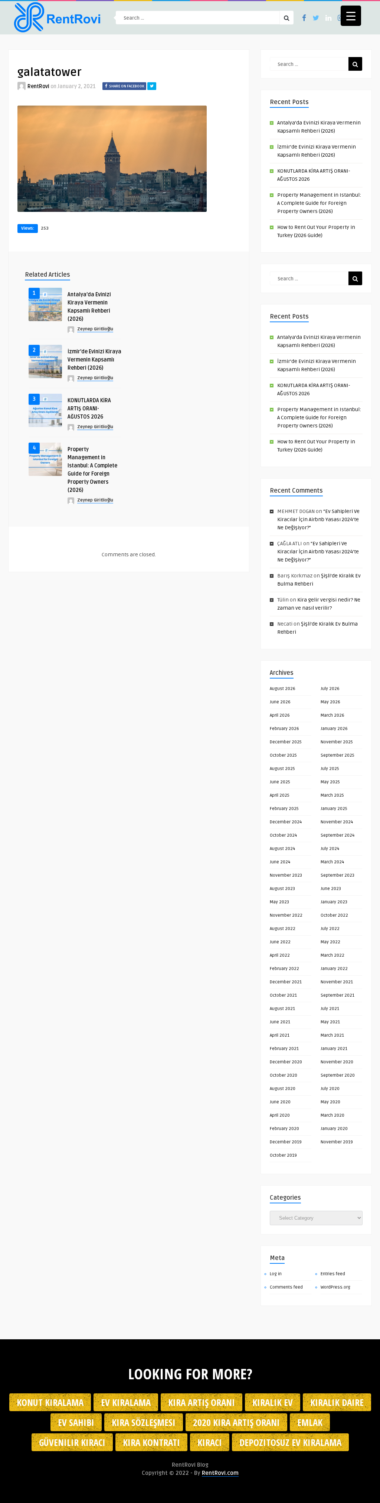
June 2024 (280, 862)
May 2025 (330, 782)
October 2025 (283, 755)
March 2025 (332, 795)
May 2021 (330, 1022)
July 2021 (330, 1009)
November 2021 (337, 982)
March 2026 (332, 715)
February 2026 (284, 728)
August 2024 (282, 849)
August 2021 (282, 1009)
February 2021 (284, 1049)
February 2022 (284, 969)
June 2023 (331, 889)
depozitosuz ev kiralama (290, 1442)
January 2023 (334, 902)
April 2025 (279, 795)
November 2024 (337, 822)
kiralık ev (272, 1402)
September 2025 (337, 755)
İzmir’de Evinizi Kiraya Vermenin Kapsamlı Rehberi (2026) (94, 360)
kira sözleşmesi (144, 1422)
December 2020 (286, 1062)
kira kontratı (151, 1442)
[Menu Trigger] (351, 16)
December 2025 (286, 742)
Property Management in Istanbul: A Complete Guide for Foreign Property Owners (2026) (319, 203)
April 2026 (280, 715)
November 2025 (337, 742)
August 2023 (282, 889)
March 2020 (332, 1115)
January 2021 (334, 1049)
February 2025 (284, 809)
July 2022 (330, 929)
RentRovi (38, 86)
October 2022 (334, 915)
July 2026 (330, 688)
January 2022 (334, 969)
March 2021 (332, 1035)
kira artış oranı (201, 1402)
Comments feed (286, 1287)
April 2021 (279, 1035)
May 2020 (330, 1102)
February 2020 (284, 1129)
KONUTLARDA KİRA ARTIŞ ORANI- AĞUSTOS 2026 (89, 408)
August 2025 (282, 769)
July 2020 (330, 1089)
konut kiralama (50, 1402)
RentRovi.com (220, 1473)
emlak (309, 1422)
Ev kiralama (126, 1402)
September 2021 (337, 995)
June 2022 (280, 942)
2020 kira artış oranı (236, 1422)
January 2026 (334, 728)
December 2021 (286, 982)
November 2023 (286, 875)
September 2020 (338, 1075)
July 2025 (330, 769)
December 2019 (286, 1142)
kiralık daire (337, 1402)
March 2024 (332, 862)
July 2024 (330, 849)
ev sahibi (76, 1422)
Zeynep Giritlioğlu (95, 329)
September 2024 (337, 835)
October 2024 (283, 835)
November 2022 (286, 915)
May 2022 (330, 942)
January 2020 (334, 1129)
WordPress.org (335, 1287)
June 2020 (280, 1102)
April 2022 (280, 955)
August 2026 (282, 688)
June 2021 (280, 1022)
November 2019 (337, 1142)
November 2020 (337, 1062)
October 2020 (283, 1075)
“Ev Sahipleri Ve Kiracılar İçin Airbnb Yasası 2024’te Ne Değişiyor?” (318, 519)
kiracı (209, 1442)
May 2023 (279, 902)
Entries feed (333, 1274)
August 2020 (282, 1089)
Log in (276, 1274)
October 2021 (283, 995)
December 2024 (286, 822)
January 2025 (334, 809)
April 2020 (280, 1115)
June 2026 (280, 702)
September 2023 (337, 875)
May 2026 (330, 702)
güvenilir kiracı (72, 1442)
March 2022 (332, 955)
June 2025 (280, 782)
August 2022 (282, 929)
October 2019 (283, 1155)
